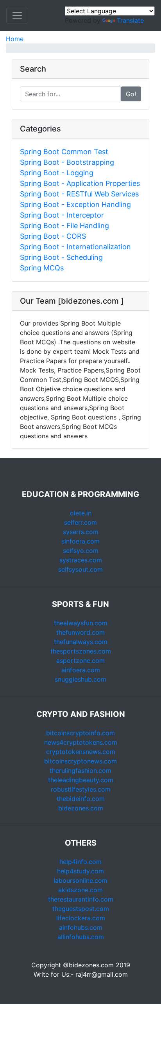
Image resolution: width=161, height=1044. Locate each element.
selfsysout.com (80, 569)
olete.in (80, 513)
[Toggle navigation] (17, 15)
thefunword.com (80, 632)
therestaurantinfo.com (80, 899)
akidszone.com (80, 890)
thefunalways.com (80, 642)
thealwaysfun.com (80, 623)
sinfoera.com (80, 541)
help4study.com (80, 871)
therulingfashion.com (80, 770)
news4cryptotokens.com (80, 742)
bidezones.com (80, 808)
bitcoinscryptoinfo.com (80, 733)
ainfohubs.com (80, 927)
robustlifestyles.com (81, 789)
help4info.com (80, 862)
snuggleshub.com (80, 679)
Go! (131, 94)
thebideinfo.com (81, 799)
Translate (130, 20)
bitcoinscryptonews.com (80, 761)
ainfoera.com (80, 670)
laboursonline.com (80, 880)
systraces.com (80, 560)
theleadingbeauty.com (80, 780)
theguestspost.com (80, 909)
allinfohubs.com (80, 937)
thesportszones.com (80, 651)
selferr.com (80, 522)
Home (14, 39)
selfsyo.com (80, 550)
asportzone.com (80, 660)
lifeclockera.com (80, 918)
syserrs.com (80, 532)
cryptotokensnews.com (80, 752)
